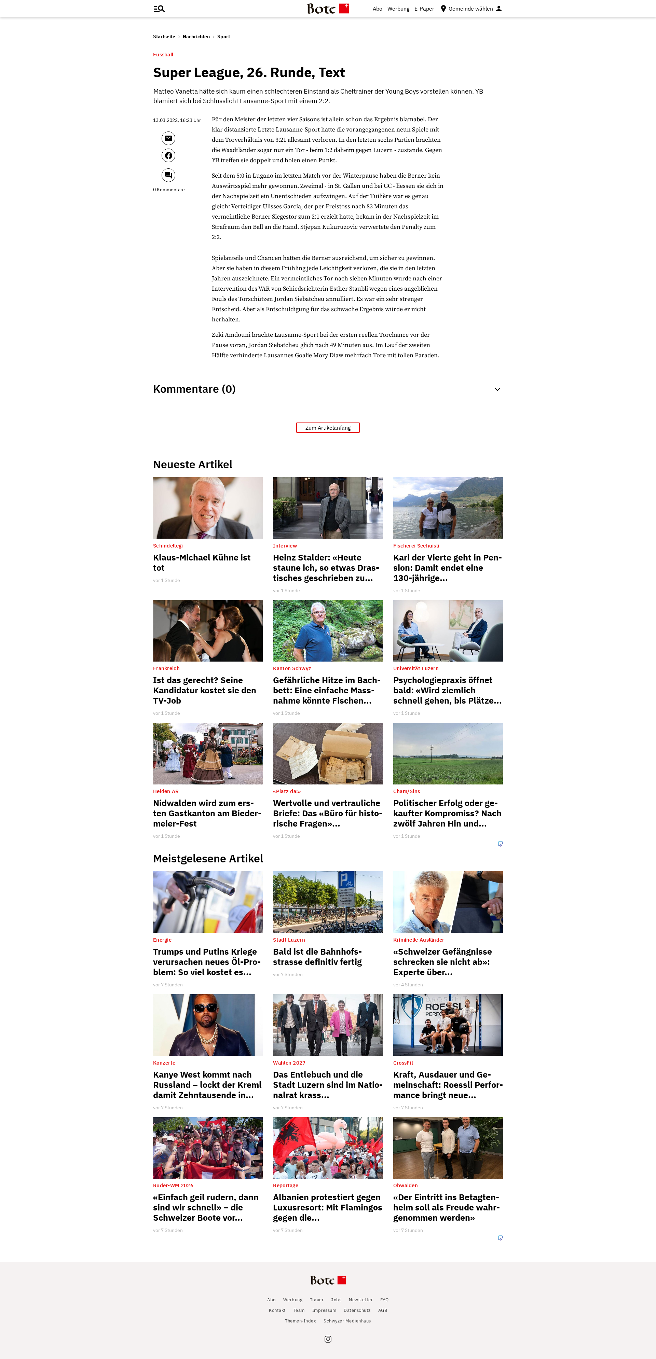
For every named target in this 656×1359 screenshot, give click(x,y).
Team (299, 1310)
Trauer (317, 1300)
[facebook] (187, 158)
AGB (382, 1310)
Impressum (324, 1310)
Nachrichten (196, 36)
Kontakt (277, 1310)
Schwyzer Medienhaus (347, 1321)
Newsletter (361, 1300)
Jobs (336, 1300)
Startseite (164, 36)
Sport (223, 36)
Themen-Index (300, 1321)
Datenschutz (357, 1310)
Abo (377, 8)
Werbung (398, 8)
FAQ (384, 1300)
